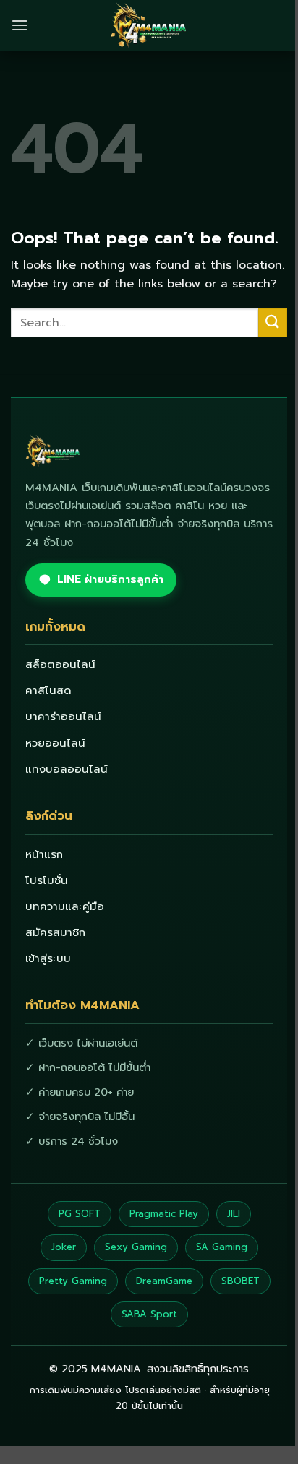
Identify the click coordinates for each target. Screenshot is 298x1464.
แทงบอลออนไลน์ (66, 769)
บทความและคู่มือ (64, 906)
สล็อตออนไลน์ (60, 664)
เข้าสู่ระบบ (48, 958)
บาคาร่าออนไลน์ (63, 716)
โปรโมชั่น (46, 880)
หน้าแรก (44, 854)
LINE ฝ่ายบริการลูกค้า (110, 579)
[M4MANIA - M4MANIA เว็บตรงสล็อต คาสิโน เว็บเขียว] (149, 25)
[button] (19, 25)
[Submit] (272, 322)
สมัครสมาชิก (55, 932)
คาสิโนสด (48, 690)
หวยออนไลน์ (55, 743)
